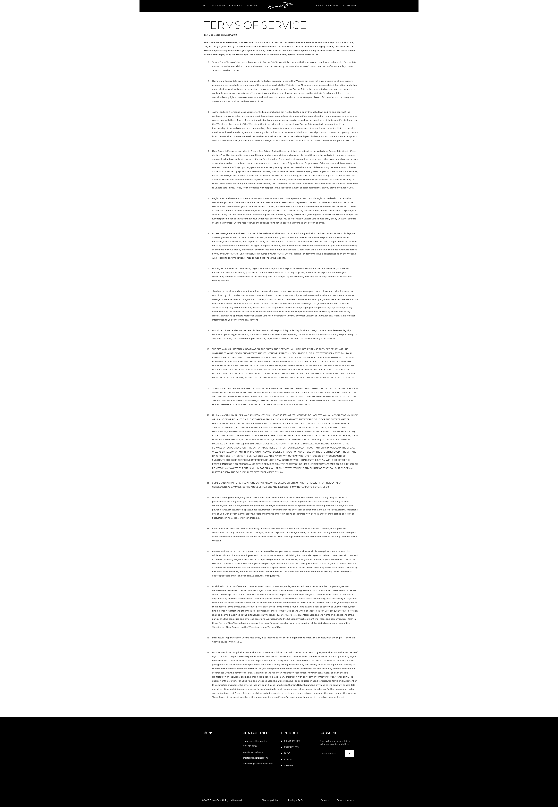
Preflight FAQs (295, 800)
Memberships (292, 741)
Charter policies (270, 800)
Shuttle (289, 765)
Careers (325, 800)
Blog (287, 753)
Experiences (235, 6)
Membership (218, 6)
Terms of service (345, 800)
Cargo (288, 759)
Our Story (252, 6)
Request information (327, 6)
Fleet (205, 6)
